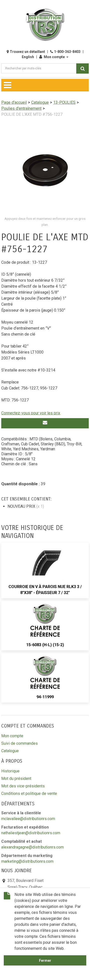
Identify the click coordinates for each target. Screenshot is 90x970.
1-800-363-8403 (67, 52)
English (28, 57)
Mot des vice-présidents (23, 786)
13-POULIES (64, 102)
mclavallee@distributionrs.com (28, 818)
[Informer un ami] (45, 423)
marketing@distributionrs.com (27, 861)
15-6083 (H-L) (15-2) (45, 644)
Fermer (45, 961)
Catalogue (40, 102)
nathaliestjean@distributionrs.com (30, 833)
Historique (10, 771)
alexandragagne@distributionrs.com (32, 847)
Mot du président (16, 778)
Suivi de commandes (19, 743)
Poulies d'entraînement (21, 108)
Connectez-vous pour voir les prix (30, 413)
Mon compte (54, 57)
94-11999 (45, 697)
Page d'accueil (14, 102)
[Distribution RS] (45, 24)
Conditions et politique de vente (29, 793)
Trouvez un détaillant (27, 52)
